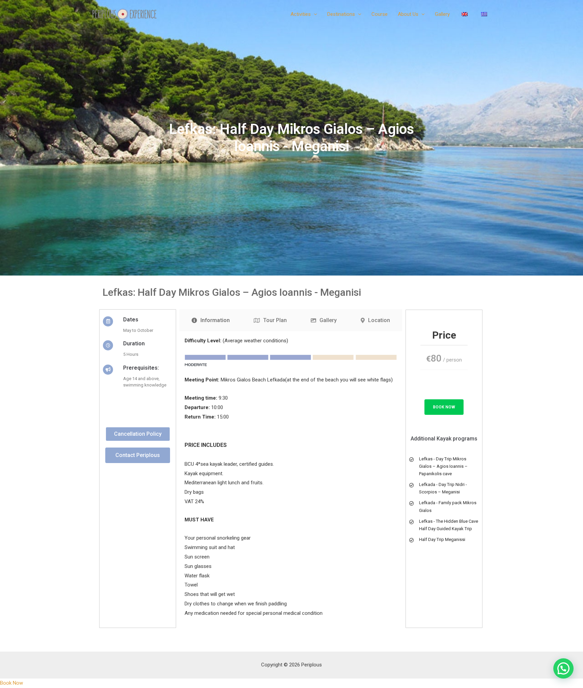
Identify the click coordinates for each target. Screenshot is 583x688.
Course (379, 14)
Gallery (442, 14)
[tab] (210, 320)
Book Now (444, 407)
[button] (138, 434)
